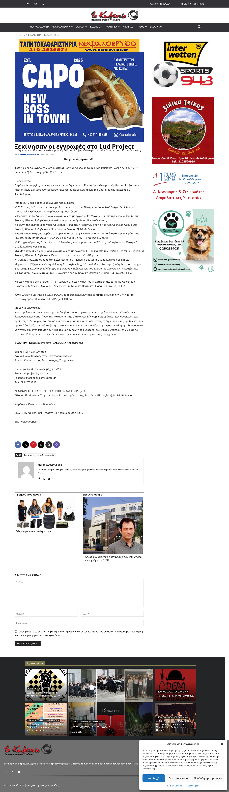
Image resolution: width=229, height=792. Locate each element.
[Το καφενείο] (114, 15)
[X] (43, 4)
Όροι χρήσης (193, 785)
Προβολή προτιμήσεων (208, 778)
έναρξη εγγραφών (46, 455)
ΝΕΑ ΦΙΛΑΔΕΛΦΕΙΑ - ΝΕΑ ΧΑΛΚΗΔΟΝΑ (41, 35)
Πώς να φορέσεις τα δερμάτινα (33, 531)
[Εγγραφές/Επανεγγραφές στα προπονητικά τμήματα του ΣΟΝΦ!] (46, 685)
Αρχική (18, 35)
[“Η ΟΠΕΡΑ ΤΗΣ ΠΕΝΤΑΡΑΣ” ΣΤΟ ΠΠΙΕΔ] (175, 685)
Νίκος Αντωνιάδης (30, 154)
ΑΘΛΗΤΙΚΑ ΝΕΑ (34, 689)
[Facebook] (28, 4)
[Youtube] (49, 478)
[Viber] (56, 444)
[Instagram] (35, 4)
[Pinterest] (33, 444)
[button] (222, 744)
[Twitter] (12, 772)
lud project (29, 455)
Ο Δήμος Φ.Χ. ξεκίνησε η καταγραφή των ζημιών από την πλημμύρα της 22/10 (112, 558)
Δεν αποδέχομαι (178, 778)
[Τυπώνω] (48, 444)
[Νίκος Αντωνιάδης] (26, 471)
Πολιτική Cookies (174, 785)
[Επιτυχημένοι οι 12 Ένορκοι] (110, 702)
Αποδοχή (153, 778)
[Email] (41, 444)
